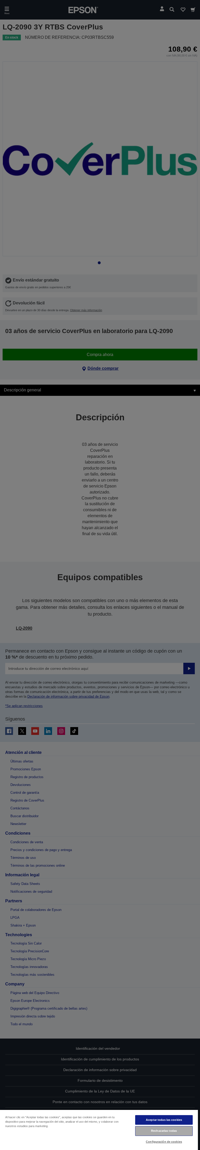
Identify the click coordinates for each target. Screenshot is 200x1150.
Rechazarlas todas (164, 1130)
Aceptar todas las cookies (164, 1119)
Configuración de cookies (164, 1141)
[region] (99, 1129)
